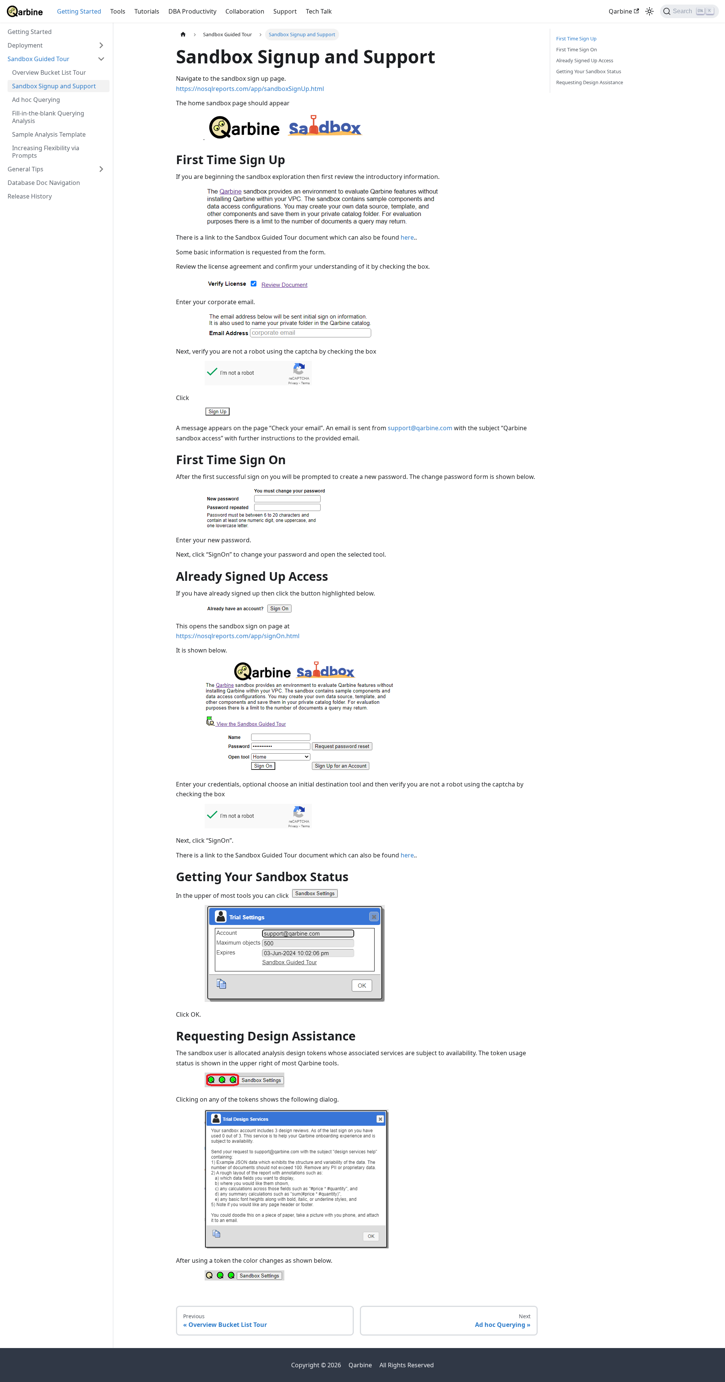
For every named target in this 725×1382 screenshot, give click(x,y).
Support (285, 11)
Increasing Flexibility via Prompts (45, 152)
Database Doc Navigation (44, 183)
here (407, 237)
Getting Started (79, 11)
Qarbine (620, 11)
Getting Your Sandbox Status (588, 71)
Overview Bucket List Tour (49, 72)
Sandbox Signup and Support (54, 86)
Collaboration (244, 11)
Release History (30, 196)
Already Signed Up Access (584, 60)
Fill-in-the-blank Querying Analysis (48, 117)
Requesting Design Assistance (589, 82)
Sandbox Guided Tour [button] (38, 59)
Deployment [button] (25, 45)
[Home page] (183, 34)
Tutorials (146, 11)
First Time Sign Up (576, 38)
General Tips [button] (25, 169)
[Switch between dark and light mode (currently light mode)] (649, 11)
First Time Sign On (576, 49)
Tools (117, 11)
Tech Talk (319, 11)
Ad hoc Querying (36, 99)
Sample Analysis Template (49, 134)
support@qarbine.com (420, 428)
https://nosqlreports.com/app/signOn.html (237, 636)
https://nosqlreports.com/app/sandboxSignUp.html (250, 89)
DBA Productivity (192, 11)
